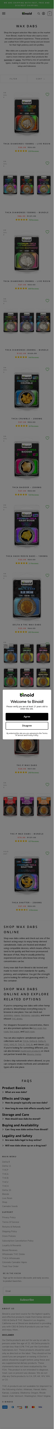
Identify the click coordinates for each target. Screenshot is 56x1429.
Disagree (27, 725)
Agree (27, 716)
